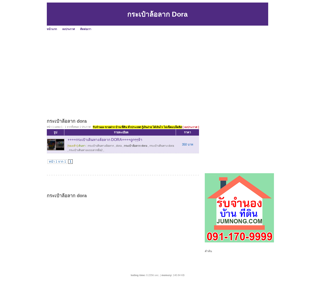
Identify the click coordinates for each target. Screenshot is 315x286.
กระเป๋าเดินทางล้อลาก (101, 145)
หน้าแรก (52, 29)
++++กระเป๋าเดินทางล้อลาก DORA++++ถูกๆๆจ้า (105, 140)
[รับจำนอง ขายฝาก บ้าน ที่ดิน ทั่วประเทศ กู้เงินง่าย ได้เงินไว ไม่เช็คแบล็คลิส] (239, 241)
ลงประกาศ (68, 29)
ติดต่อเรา (85, 29)
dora (119, 145)
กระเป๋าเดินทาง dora (161, 145)
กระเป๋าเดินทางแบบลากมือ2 (86, 150)
